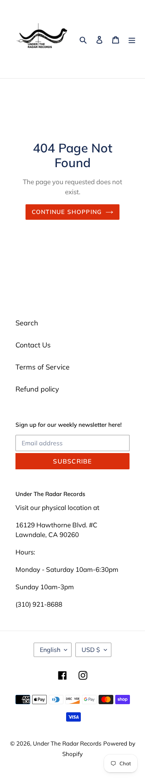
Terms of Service (42, 367)
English (50, 649)
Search (26, 322)
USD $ (91, 649)
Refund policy (37, 389)
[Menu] (132, 39)
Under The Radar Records (67, 743)
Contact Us (33, 344)
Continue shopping (67, 212)
